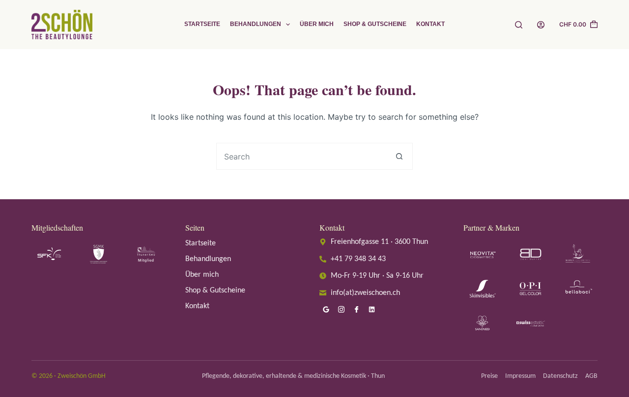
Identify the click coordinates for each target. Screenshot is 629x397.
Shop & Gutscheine (374, 24)
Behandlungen (255, 24)
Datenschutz (560, 376)
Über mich (317, 24)
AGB (591, 376)
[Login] (540, 24)
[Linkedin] (371, 309)
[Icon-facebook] (356, 309)
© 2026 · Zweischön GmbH (68, 376)
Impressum (520, 376)
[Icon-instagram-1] (341, 309)
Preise (489, 376)
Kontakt (430, 24)
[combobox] (301, 156)
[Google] (325, 309)
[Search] (518, 24)
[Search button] (399, 156)
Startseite (202, 24)
